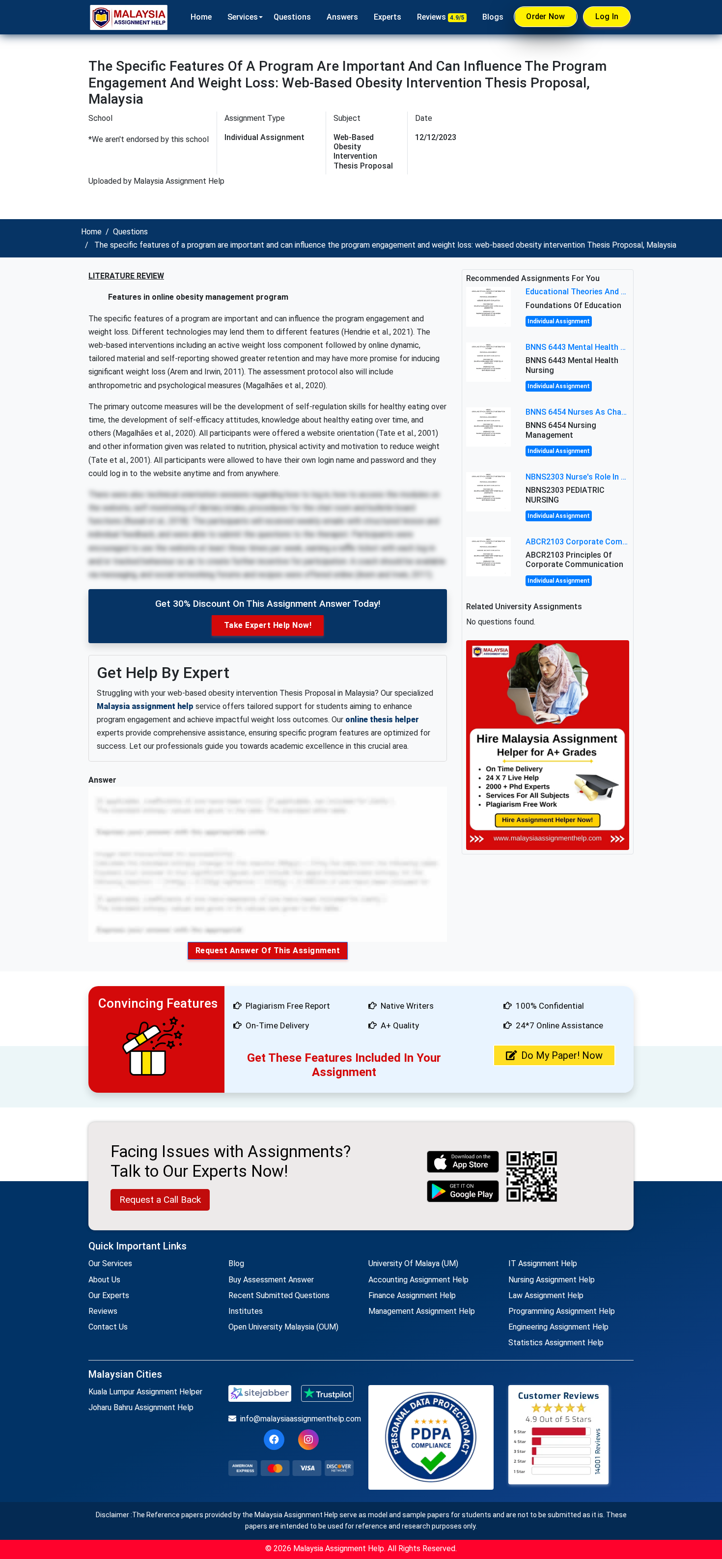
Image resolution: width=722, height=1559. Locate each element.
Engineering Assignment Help (558, 1327)
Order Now (545, 16)
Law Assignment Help (545, 1295)
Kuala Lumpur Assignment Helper (145, 1391)
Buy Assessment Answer (271, 1279)
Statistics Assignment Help (556, 1342)
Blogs (492, 17)
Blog (236, 1263)
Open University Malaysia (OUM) (283, 1327)
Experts (387, 17)
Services (242, 17)
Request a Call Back (160, 1199)
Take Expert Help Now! (268, 625)
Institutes (245, 1311)
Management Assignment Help (421, 1311)
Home (201, 17)
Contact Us (108, 1327)
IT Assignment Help (542, 1263)
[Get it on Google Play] (463, 1191)
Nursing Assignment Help (551, 1279)
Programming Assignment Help (561, 1311)
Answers (342, 17)
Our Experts (108, 1295)
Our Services (110, 1263)
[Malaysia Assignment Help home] (128, 17)
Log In (607, 16)
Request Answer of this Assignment (267, 950)
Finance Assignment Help (412, 1295)
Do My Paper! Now (562, 1055)
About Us (104, 1279)
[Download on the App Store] (463, 1162)
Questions (292, 17)
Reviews (441, 17)
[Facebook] (274, 1439)
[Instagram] (308, 1439)
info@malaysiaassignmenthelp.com (297, 1418)
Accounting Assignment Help (418, 1279)
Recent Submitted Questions (279, 1295)
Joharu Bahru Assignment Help (141, 1407)
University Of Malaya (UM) (413, 1263)
